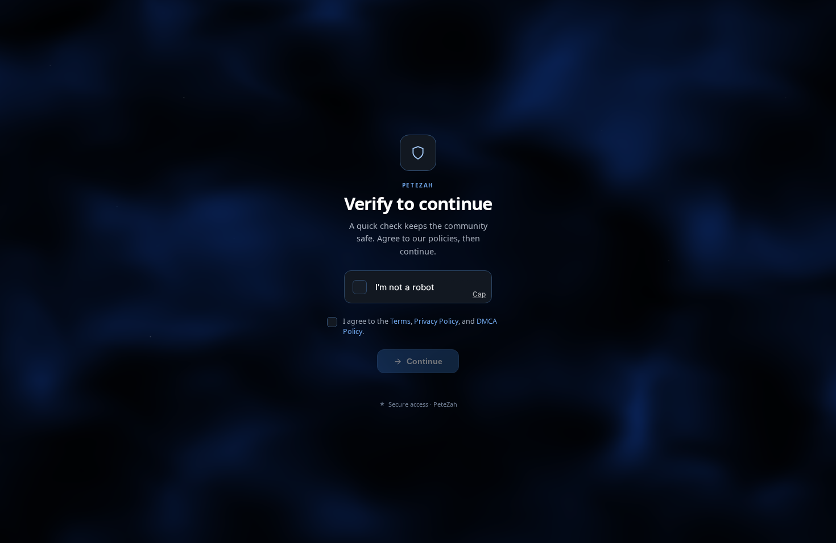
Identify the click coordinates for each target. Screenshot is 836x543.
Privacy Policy (436, 321)
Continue (424, 361)
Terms (400, 321)
